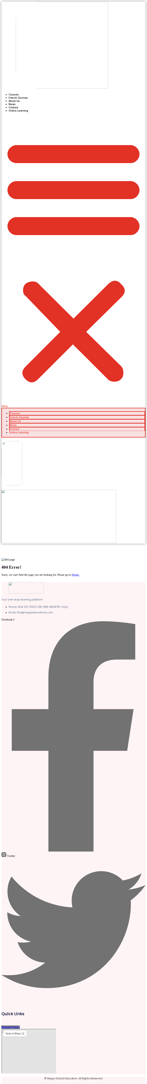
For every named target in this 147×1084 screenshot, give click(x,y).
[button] (73, 261)
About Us (14, 100)
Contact (13, 107)
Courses (14, 94)
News (12, 104)
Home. (75, 574)
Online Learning (18, 110)
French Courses (18, 97)
